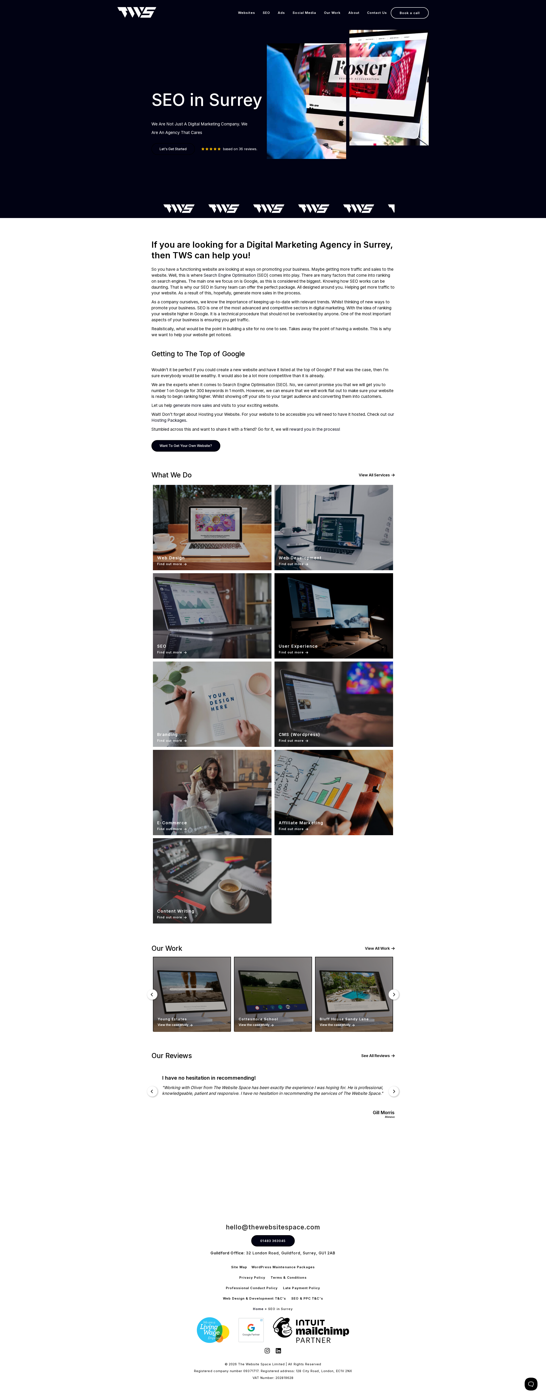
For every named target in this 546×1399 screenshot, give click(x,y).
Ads (281, 13)
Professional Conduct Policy (252, 1288)
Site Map (239, 1267)
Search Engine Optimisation (230, 275)
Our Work (332, 13)
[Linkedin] (278, 1351)
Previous (152, 994)
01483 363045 (273, 1241)
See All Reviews (375, 1056)
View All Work (377, 948)
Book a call (410, 13)
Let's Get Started (173, 149)
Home (258, 1309)
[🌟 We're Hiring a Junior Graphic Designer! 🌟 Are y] (273, 1170)
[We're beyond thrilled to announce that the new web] (382, 1170)
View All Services (374, 475)
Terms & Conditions (289, 1277)
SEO (266, 13)
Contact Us (377, 13)
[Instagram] (267, 1351)
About (353, 13)
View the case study (173, 1025)
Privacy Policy (252, 1277)
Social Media (304, 13)
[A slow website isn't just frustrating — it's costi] (163, 1170)
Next (394, 994)
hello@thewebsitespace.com (273, 1227)
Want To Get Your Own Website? (186, 446)
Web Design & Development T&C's (254, 1298)
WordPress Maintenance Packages (283, 1267)
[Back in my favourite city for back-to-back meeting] (491, 1170)
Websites (246, 13)
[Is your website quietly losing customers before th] (54, 1170)
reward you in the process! (314, 429)
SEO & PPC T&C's (307, 1298)
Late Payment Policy (301, 1288)
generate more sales (192, 405)
